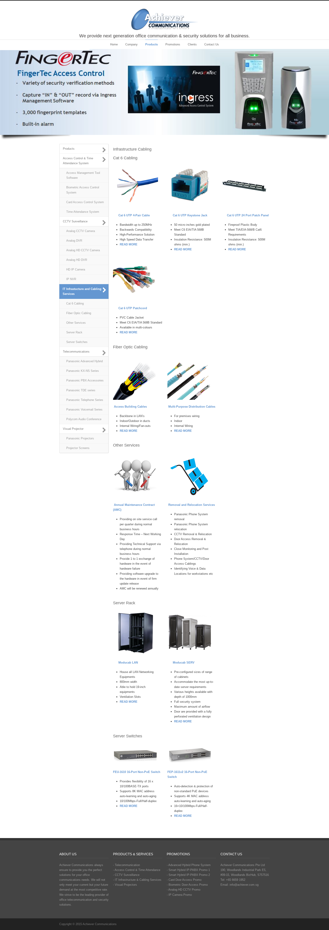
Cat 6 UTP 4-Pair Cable (134, 215)
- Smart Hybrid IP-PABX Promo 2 (188, 875)
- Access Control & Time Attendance (136, 870)
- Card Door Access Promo (184, 879)
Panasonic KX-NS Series (82, 370)
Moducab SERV (183, 662)
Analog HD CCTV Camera (83, 250)
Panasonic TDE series (80, 390)
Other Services (76, 322)
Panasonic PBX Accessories (85, 380)
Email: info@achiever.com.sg (239, 884)
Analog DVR (74, 240)
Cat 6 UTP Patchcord (132, 308)
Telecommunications (76, 351)
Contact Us (211, 44)
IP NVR (71, 279)
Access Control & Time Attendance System (78, 161)
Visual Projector (73, 428)
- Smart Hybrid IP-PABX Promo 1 (188, 870)
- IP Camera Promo (179, 894)
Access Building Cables (130, 406)
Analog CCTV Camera (80, 231)
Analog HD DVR (76, 260)
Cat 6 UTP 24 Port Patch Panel (248, 215)
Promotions (172, 44)
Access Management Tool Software (83, 175)
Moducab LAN (128, 662)
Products (151, 44)
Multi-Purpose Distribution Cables (191, 406)
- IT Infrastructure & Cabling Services (137, 879)
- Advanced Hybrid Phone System (189, 865)
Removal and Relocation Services (191, 504)
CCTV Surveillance (75, 221)
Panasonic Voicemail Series (84, 409)
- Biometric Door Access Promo (187, 884)
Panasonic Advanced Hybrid (84, 361)
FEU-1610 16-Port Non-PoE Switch (136, 772)
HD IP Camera (75, 269)
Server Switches (77, 342)
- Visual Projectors (125, 884)
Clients (192, 44)
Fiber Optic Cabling (78, 313)
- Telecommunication (126, 865)
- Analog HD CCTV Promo (183, 889)
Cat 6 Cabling (75, 303)
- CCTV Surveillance (126, 875)
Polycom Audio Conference (83, 419)
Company (131, 44)
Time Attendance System (82, 211)
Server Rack (74, 332)
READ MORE (128, 430)
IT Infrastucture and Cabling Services (82, 291)
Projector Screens (78, 448)
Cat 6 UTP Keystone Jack (190, 215)
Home (114, 44)
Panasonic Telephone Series (84, 400)
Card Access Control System (85, 202)
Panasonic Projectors (80, 438)
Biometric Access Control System (82, 190)
